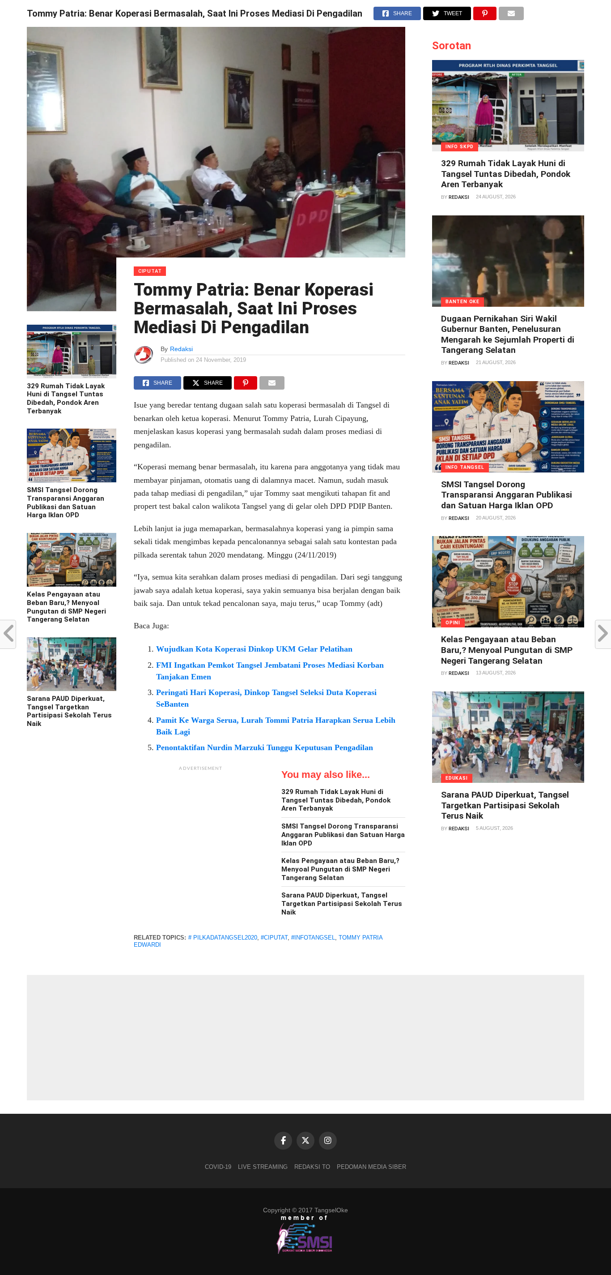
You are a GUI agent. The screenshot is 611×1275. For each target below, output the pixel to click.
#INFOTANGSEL (313, 937)
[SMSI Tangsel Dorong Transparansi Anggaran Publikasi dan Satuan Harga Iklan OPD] (71, 480)
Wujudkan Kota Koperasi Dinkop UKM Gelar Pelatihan (254, 648)
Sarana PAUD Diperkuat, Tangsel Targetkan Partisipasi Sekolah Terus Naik (69, 711)
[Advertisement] (201, 832)
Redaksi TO (312, 1166)
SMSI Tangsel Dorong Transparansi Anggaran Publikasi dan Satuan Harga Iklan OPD (65, 502)
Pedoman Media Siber (371, 1166)
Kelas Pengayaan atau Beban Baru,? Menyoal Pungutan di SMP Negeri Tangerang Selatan (66, 606)
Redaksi (181, 348)
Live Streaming (263, 1166)
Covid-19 (218, 1166)
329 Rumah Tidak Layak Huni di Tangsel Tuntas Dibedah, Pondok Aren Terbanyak (66, 398)
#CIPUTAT (274, 937)
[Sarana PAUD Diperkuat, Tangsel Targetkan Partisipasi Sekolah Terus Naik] (71, 688)
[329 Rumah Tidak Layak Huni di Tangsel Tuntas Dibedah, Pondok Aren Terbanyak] (71, 376)
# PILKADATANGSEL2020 (222, 937)
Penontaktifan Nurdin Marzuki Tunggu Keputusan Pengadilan (264, 747)
